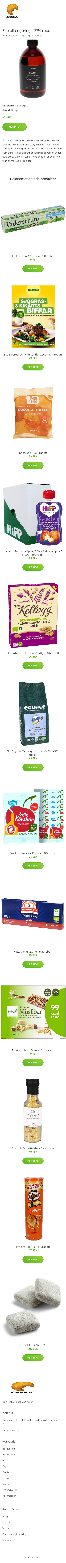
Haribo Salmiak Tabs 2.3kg (33, 1345)
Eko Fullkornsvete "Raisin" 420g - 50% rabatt (33, 653)
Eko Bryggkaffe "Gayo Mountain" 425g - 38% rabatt (33, 753)
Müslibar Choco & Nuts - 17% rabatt (33, 1050)
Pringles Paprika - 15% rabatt (33, 1246)
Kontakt (6, 1522)
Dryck (5, 1466)
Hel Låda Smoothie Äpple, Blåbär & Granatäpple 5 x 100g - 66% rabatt (33, 553)
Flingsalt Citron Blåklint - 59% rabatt (33, 1148)
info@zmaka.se (11, 1430)
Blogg (5, 1516)
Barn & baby (9, 1454)
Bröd (5, 1460)
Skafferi (6, 1484)
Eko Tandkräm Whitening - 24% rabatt (33, 256)
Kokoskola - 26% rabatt (33, 452)
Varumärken (9, 1495)
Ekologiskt (23, 105)
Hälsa (5, 1478)
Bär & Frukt (8, 1448)
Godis (5, 1472)
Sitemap (7, 1540)
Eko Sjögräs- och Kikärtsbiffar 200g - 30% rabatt (33, 354)
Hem (5, 35)
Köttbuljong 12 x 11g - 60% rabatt (33, 951)
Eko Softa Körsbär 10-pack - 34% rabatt (33, 853)
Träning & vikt (9, 1489)
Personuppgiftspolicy (14, 1534)
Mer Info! (14, 126)
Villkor (5, 1528)
